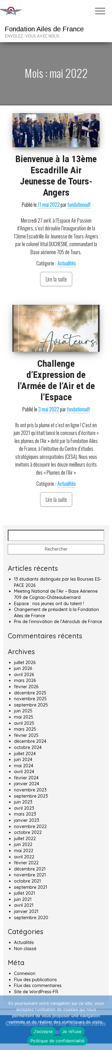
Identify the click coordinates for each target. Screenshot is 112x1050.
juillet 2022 (25, 838)
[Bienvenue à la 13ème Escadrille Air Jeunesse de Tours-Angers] (56, 130)
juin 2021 (22, 899)
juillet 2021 (24, 893)
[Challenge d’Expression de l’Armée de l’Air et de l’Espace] (56, 328)
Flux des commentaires (38, 985)
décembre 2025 (30, 693)
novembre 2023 (30, 790)
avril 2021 (23, 905)
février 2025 (26, 735)
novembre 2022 (30, 826)
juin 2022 (23, 844)
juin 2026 (23, 668)
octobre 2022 (28, 832)
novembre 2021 (30, 875)
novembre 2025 (30, 699)
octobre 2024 (28, 747)
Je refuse (72, 1031)
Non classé (25, 948)
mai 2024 (23, 766)
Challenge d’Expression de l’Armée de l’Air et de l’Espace (56, 380)
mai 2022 (23, 850)
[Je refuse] (104, 1023)
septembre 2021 (30, 887)
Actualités (67, 263)
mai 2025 (23, 717)
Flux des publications (35, 979)
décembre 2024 (30, 741)
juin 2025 (23, 711)
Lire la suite (56, 279)
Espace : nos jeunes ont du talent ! (49, 603)
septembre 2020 (31, 917)
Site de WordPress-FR (36, 992)
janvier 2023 (26, 820)
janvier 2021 (26, 911)
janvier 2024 (26, 783)
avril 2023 (24, 808)
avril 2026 (24, 674)
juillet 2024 (25, 753)
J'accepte (43, 1031)
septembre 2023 (31, 796)
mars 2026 (25, 680)
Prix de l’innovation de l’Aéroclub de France (58, 621)
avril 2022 (24, 857)
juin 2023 (23, 802)
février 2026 (26, 686)
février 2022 (26, 863)
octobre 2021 (27, 881)
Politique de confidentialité (57, 1040)
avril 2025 (24, 723)
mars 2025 (25, 729)
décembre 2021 (29, 869)
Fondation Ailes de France (44, 29)
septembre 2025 (31, 705)
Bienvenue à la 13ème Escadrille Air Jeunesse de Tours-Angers (56, 175)
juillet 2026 (24, 662)
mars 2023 (25, 814)
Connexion (24, 973)
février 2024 (26, 778)
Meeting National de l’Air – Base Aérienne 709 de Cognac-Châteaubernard (56, 594)
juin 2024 (23, 759)
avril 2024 (24, 771)
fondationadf (79, 204)
